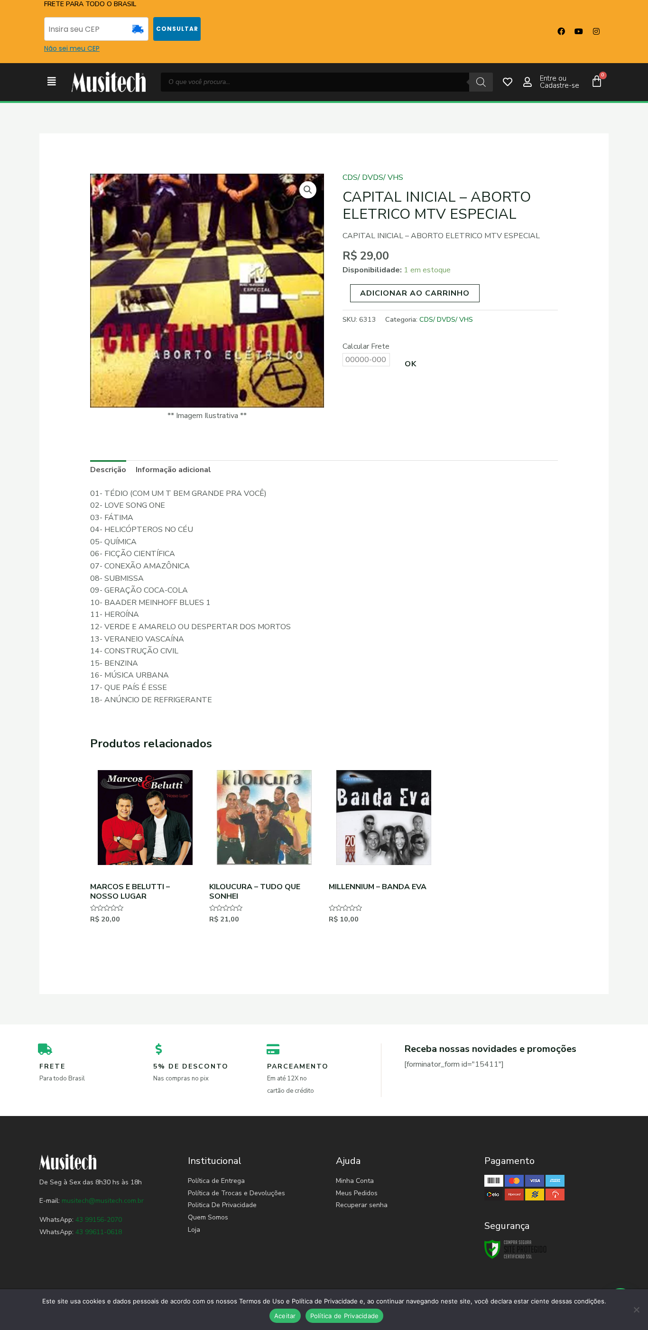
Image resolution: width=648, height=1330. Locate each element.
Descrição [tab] (108, 470)
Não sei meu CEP (72, 48)
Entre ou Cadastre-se (559, 82)
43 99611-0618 (98, 1232)
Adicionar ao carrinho (415, 293)
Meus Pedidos (357, 1193)
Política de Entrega (216, 1180)
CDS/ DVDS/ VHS (373, 177)
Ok (411, 364)
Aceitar (285, 1316)
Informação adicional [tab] (173, 470)
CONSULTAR (177, 29)
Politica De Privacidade (222, 1204)
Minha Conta (355, 1180)
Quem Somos (208, 1217)
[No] (636, 1309)
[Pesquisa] (481, 82)
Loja (194, 1229)
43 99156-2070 (98, 1219)
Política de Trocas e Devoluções (236, 1193)
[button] (51, 82)
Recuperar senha (362, 1204)
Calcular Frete (366, 346)
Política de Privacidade (344, 1316)
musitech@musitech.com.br (103, 1200)
